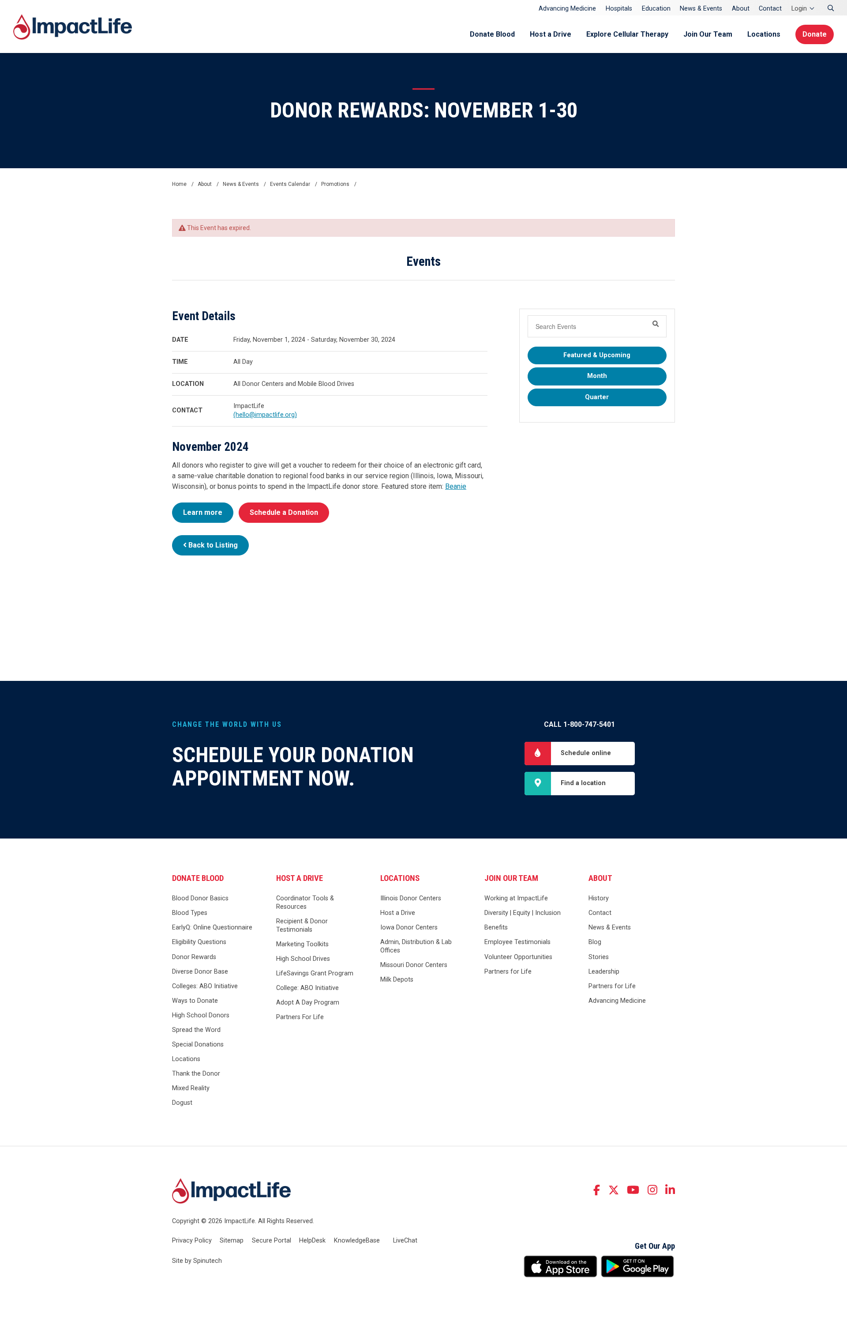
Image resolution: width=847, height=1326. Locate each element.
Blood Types (189, 913)
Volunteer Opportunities (518, 957)
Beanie (455, 486)
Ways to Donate (195, 1001)
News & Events (701, 8)
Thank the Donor (196, 1073)
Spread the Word (196, 1030)
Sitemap (232, 1240)
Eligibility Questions (199, 942)
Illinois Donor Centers (410, 898)
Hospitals (619, 8)
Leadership (603, 971)
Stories (598, 957)
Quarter (597, 397)
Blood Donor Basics (200, 898)
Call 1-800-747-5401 (579, 724)
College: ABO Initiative (307, 988)
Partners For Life (300, 1017)
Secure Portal (271, 1240)
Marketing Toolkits (302, 944)
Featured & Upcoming (596, 355)
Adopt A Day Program (307, 1002)
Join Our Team (707, 34)
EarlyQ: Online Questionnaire (212, 927)
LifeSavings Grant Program (314, 973)
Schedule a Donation (284, 512)
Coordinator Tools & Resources (305, 902)
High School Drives (303, 959)
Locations (763, 34)
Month (597, 376)
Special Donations (198, 1044)
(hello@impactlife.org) (265, 415)
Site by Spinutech (197, 1261)
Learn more (202, 512)
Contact (770, 8)
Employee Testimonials (517, 942)
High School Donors (200, 1015)
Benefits (496, 927)
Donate (814, 34)
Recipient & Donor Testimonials (302, 925)
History (598, 898)
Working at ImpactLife (516, 898)
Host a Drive (550, 34)
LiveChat (405, 1240)
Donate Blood (492, 34)
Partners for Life (508, 971)
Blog (594, 942)
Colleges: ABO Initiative (205, 986)
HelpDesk (312, 1240)
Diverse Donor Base (200, 971)
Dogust (182, 1103)
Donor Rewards (194, 957)
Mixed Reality (191, 1088)
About (741, 8)
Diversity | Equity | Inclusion (522, 913)
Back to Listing (212, 545)
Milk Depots (396, 979)
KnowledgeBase (357, 1240)
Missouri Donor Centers (413, 965)
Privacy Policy (192, 1240)
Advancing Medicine (567, 8)
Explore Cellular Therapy (627, 34)
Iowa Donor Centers (409, 927)
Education (656, 8)
